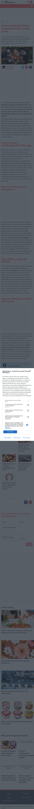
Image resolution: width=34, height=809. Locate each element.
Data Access (17, 437)
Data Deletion (7, 437)
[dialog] (17, 404)
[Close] (30, 371)
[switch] (27, 405)
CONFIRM (10, 432)
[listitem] (17, 401)
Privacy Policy (26, 437)
